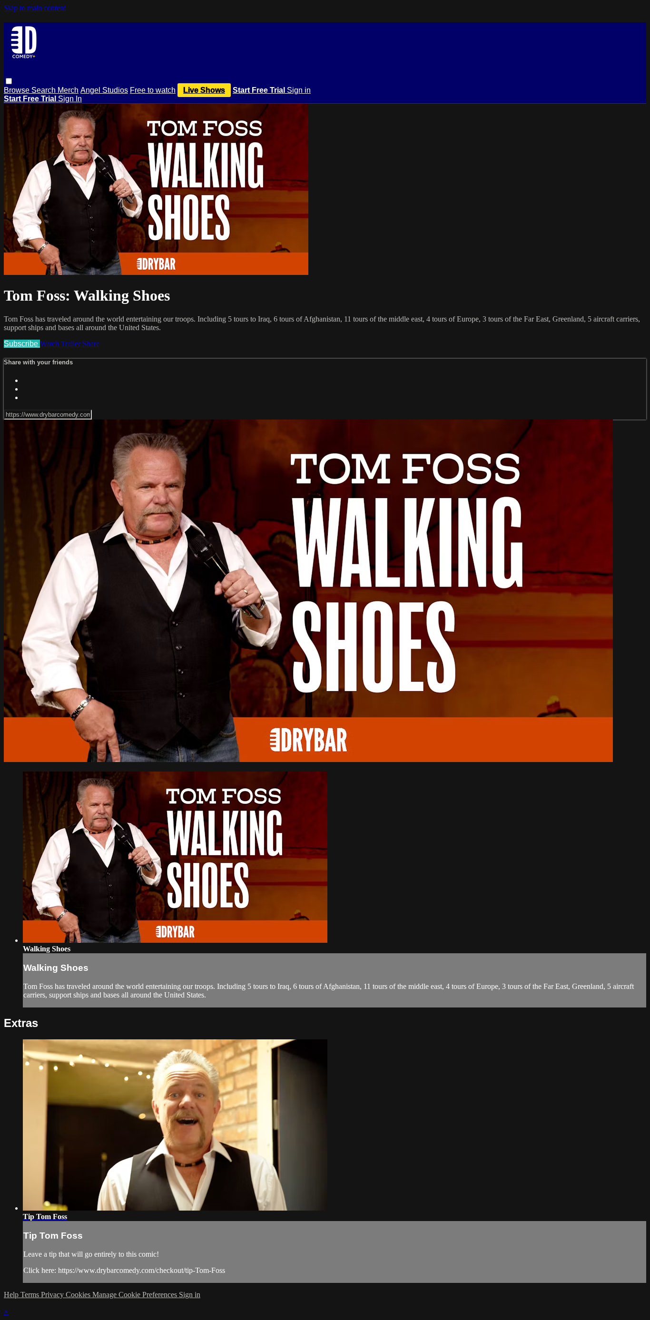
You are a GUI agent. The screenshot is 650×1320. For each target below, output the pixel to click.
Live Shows (204, 90)
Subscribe (22, 344)
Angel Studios (104, 90)
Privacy (53, 1295)
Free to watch (153, 90)
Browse (17, 90)
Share (90, 344)
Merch (68, 90)
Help (12, 1295)
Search (44, 90)
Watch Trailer (61, 344)
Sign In (70, 99)
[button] (9, 81)
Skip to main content (35, 8)
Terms (30, 1295)
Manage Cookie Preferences (135, 1295)
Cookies (79, 1295)
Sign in (299, 90)
